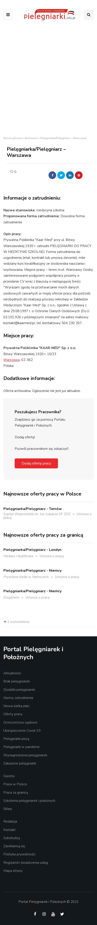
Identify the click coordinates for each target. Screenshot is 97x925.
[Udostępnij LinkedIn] (70, 175)
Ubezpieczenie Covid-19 (22, 730)
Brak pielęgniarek (16, 681)
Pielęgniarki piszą (16, 738)
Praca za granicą (15, 792)
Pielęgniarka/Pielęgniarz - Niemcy (32, 570)
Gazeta (8, 776)
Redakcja (10, 821)
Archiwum (31, 138)
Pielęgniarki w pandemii (21, 747)
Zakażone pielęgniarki (19, 763)
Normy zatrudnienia (18, 698)
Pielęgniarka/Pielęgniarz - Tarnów (32, 508)
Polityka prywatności (19, 854)
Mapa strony (13, 870)
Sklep (7, 809)
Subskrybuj (11, 838)
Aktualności (12, 673)
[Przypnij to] (79, 175)
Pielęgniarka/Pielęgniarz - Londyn (32, 549)
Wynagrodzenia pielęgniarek (25, 755)
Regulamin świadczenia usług (25, 862)
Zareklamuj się (14, 846)
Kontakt (9, 830)
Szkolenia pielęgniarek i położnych (29, 800)
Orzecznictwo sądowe (20, 722)
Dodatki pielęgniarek (19, 689)
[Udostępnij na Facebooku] (52, 175)
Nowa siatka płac (16, 706)
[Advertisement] (48, 79)
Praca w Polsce (15, 784)
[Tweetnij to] (61, 175)
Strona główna (12, 138)
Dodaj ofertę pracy (36, 463)
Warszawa (11, 360)
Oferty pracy (13, 714)
